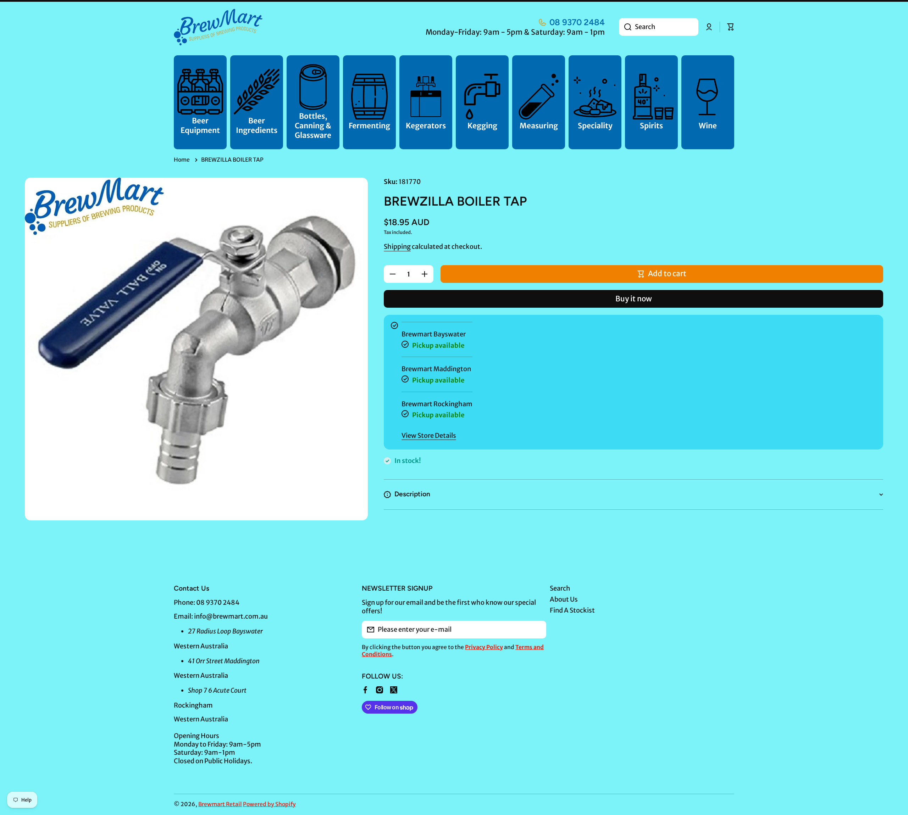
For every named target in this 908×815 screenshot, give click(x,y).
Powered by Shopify (269, 804)
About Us (564, 599)
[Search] (625, 27)
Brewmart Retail (220, 804)
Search (560, 588)
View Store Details (429, 435)
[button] (730, 26)
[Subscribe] (537, 629)
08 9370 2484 (577, 22)
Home (182, 159)
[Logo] (218, 27)
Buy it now (633, 298)
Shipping (397, 246)
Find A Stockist (572, 610)
